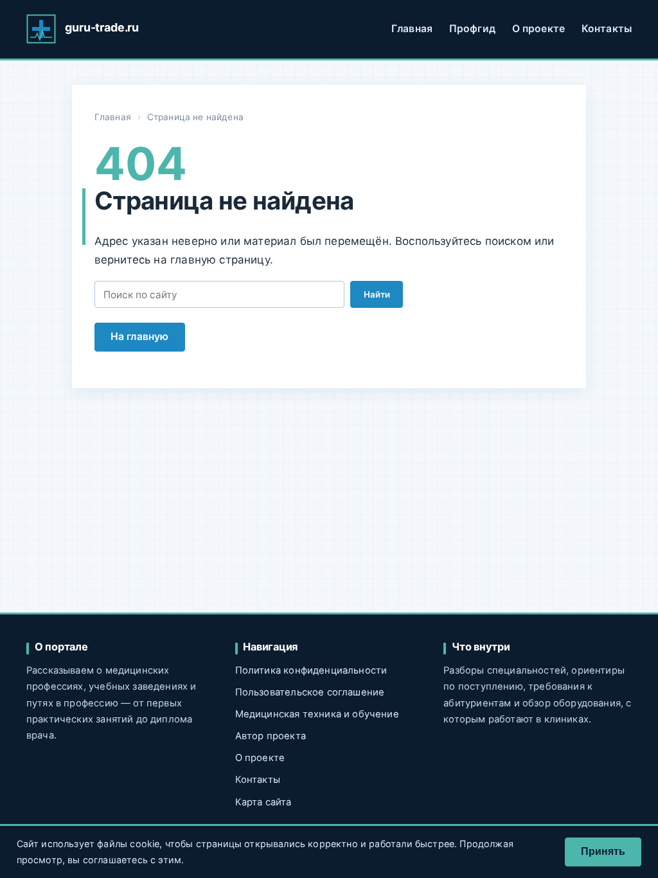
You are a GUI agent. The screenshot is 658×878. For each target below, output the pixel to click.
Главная (411, 28)
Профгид (472, 28)
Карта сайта (263, 802)
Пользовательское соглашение (310, 692)
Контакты (607, 28)
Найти (377, 294)
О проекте (538, 28)
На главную (140, 336)
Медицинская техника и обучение (317, 714)
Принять (603, 851)
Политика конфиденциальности (311, 670)
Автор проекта (270, 736)
